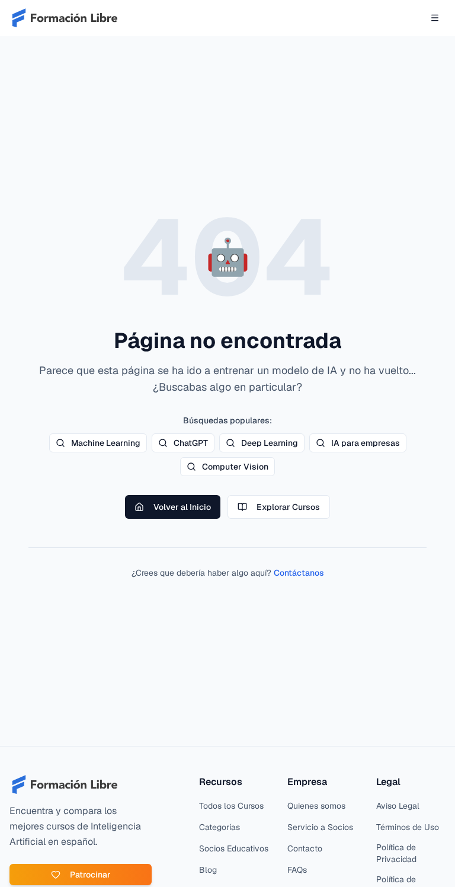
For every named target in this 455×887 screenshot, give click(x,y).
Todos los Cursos (231, 805)
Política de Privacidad (396, 853)
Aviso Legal (397, 805)
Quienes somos (316, 805)
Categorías (219, 827)
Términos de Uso (407, 827)
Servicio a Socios (320, 827)
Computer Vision (235, 466)
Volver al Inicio (182, 507)
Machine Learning (105, 443)
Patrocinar (90, 874)
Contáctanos (299, 572)
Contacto (304, 848)
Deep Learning (269, 443)
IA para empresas (365, 443)
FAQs (297, 869)
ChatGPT (191, 443)
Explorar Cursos (288, 507)
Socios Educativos (233, 848)
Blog (208, 869)
